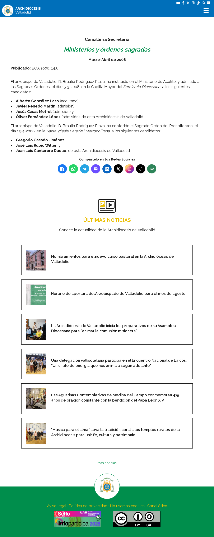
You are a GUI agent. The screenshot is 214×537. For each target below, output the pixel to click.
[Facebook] (62, 168)
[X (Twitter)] (118, 168)
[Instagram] (129, 168)
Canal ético (157, 506)
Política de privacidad (88, 506)
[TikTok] (140, 168)
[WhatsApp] (73, 168)
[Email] (95, 168)
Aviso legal (56, 506)
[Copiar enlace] (151, 168)
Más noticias (107, 463)
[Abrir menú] (207, 10)
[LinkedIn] (107, 168)
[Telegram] (84, 168)
